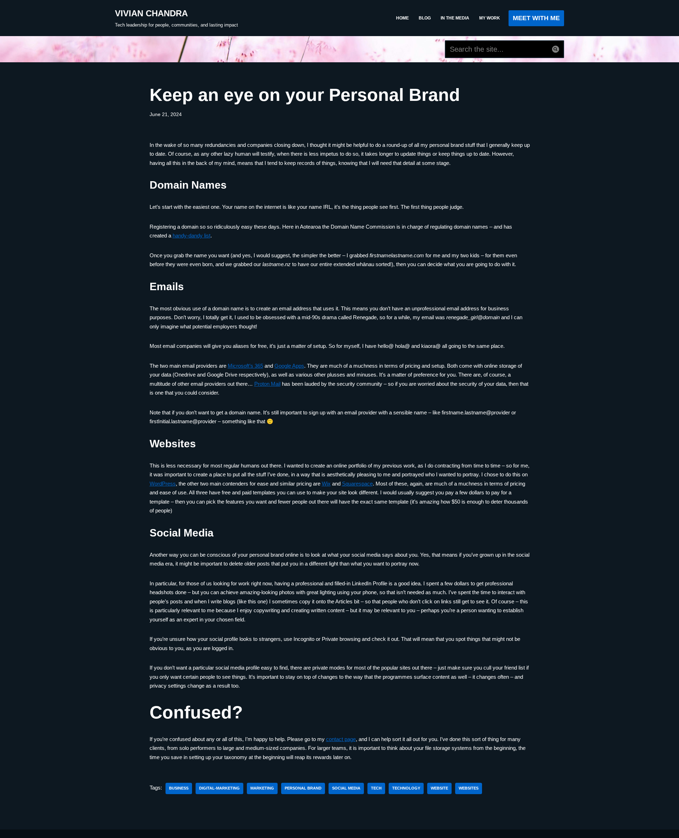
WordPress (163, 484)
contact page (341, 739)
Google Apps (289, 366)
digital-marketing (219, 788)
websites (468, 788)
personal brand (303, 788)
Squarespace (357, 484)
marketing (262, 788)
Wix (326, 484)
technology (406, 788)
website (439, 788)
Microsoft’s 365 (245, 366)
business (178, 788)
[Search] (556, 49)
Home (402, 18)
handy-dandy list (191, 236)
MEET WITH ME (536, 18)
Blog (425, 18)
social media (346, 788)
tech (376, 788)
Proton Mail (267, 384)
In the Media (455, 18)
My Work (489, 18)
